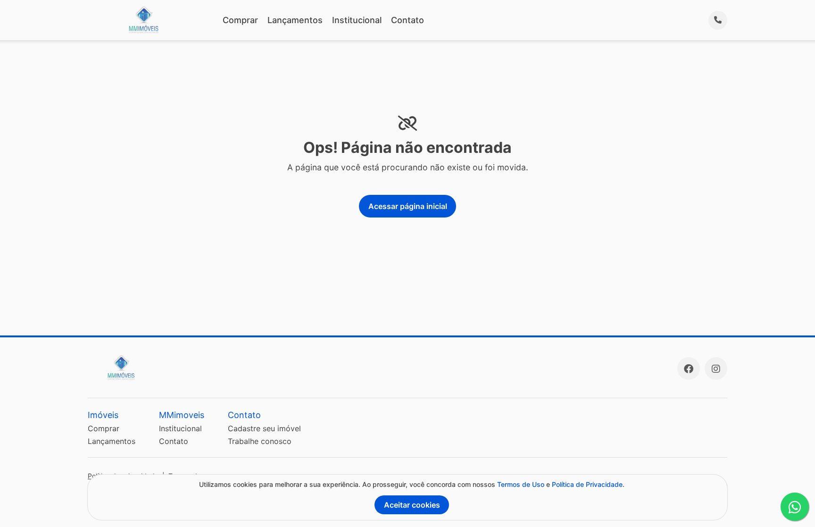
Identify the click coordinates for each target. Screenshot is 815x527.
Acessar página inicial (407, 206)
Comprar (240, 20)
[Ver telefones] (717, 20)
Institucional (357, 20)
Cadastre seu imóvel (264, 428)
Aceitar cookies (412, 505)
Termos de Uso (520, 484)
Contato (407, 20)
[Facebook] (688, 368)
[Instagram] (716, 368)
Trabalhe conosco (259, 441)
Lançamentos (295, 20)
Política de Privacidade (587, 484)
